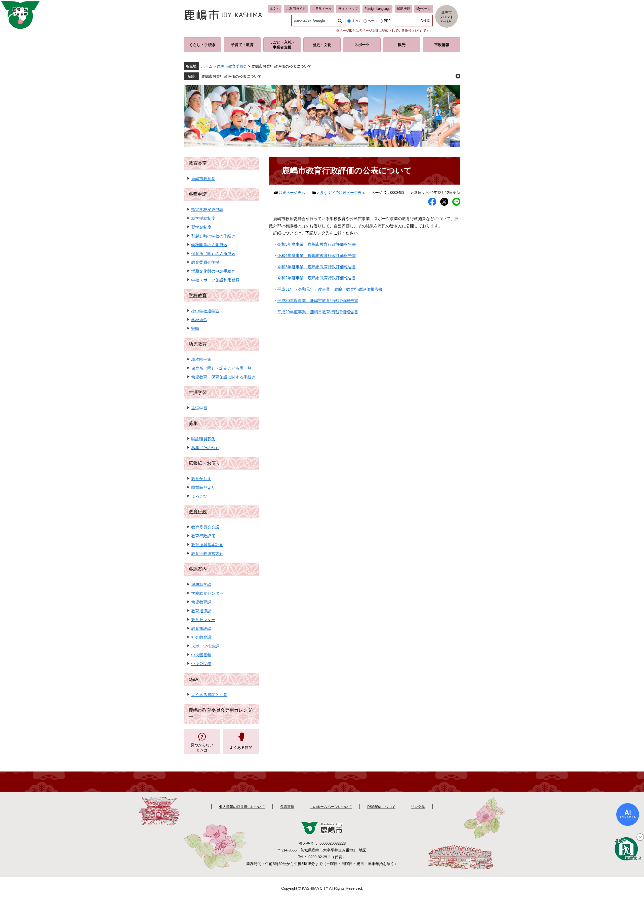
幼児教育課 (201, 602)
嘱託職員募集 (203, 439)
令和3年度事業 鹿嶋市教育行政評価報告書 (316, 267)
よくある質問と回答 (209, 695)
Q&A (193, 679)
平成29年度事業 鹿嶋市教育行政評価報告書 (317, 312)
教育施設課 (201, 628)
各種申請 (198, 194)
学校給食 (199, 320)
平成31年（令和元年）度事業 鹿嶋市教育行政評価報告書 (329, 289)
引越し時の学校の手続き (213, 236)
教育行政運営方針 (207, 553)
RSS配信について (381, 807)
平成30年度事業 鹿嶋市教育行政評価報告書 (317, 300)
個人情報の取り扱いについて (242, 807)
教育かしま (201, 479)
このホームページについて (331, 807)
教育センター (203, 620)
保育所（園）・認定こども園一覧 (221, 368)
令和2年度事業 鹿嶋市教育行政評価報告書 (316, 278)
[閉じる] (640, 837)
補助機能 (403, 9)
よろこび (199, 496)
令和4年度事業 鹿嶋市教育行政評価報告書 (316, 255)
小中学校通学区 (205, 311)
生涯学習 (198, 392)
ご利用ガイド (296, 9)
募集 (193, 423)
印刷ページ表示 (292, 192)
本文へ (274, 9)
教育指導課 (201, 611)
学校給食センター (207, 593)
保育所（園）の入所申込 (213, 253)
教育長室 (198, 163)
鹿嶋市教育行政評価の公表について (231, 76)
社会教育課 (201, 637)
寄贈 (195, 328)
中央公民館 (201, 664)
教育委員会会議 (205, 527)
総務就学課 (201, 584)
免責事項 (287, 807)
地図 (363, 850)
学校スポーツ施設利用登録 (215, 280)
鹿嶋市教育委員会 (232, 66)
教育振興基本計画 (207, 545)
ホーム (207, 66)
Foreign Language (377, 9)
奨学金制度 (201, 227)
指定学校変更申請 (207, 209)
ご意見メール (322, 9)
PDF (387, 21)
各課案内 (198, 569)
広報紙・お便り (204, 463)
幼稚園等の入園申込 (209, 245)
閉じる (458, 76)
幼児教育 (198, 344)
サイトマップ (348, 9)
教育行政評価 (203, 536)
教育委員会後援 (205, 262)
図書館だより (203, 487)
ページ (373, 21)
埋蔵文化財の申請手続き (213, 271)
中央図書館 (201, 655)
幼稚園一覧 (201, 359)
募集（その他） (205, 448)
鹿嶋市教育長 (203, 179)
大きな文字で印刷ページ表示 (340, 192)
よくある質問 (241, 747)
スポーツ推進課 (205, 646)
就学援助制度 (203, 218)
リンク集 (418, 807)
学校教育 (198, 295)
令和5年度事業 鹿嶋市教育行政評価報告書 (316, 244)
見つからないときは (202, 747)
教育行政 (198, 511)
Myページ (423, 9)
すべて (356, 21)
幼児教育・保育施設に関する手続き (223, 377)
